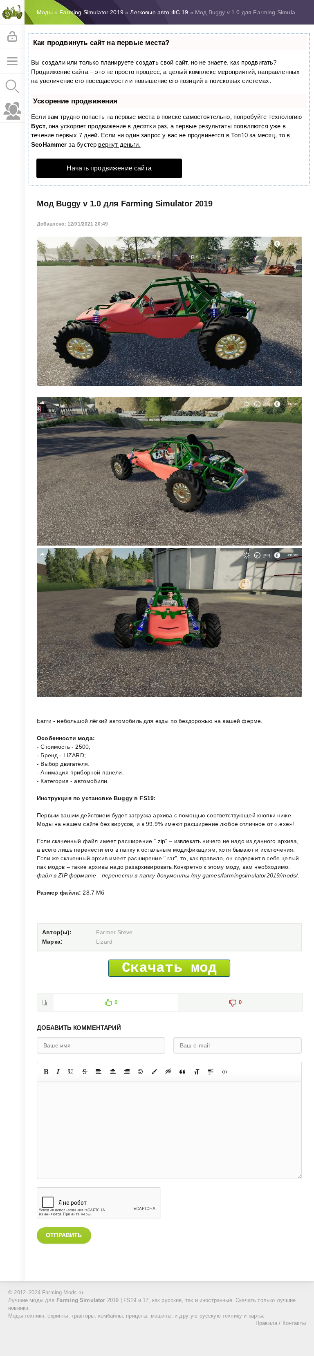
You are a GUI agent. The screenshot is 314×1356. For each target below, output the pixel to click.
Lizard (104, 941)
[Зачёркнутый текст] (85, 1071)
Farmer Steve (114, 932)
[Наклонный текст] (58, 1071)
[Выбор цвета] (154, 1071)
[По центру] (113, 1071)
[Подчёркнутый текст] (71, 1071)
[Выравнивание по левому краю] (98, 1071)
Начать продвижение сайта (109, 168)
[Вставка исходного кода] (225, 1071)
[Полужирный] (46, 1071)
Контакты (294, 1323)
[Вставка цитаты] (182, 1071)
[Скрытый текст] (168, 1071)
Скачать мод (169, 968)
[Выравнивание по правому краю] (127, 1071)
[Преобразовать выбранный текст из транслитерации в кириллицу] (197, 1071)
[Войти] (12, 37)
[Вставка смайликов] (141, 1071)
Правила (266, 1323)
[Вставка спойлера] (211, 1071)
